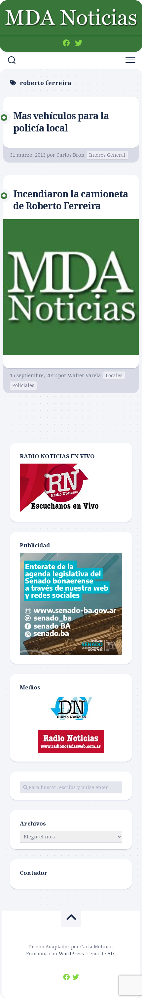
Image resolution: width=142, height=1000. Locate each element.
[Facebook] (66, 43)
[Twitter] (78, 43)
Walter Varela (84, 375)
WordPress (71, 953)
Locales (114, 375)
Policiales (23, 385)
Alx (111, 953)
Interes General (107, 155)
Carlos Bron (70, 155)
